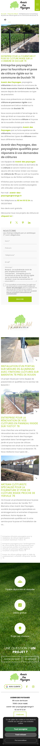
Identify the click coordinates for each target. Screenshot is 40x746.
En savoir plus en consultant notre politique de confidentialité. (21, 292)
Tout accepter (20, 729)
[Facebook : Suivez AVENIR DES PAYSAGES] (27, 686)
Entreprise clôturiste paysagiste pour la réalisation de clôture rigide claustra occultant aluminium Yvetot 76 (17, 538)
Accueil (3, 14)
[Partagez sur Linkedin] (29, 222)
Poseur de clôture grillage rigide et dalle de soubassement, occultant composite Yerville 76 (19, 556)
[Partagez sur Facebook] (11, 222)
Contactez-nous (11, 659)
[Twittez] (16, 222)
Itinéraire (20, 714)
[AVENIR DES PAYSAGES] (25, 5)
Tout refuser (20, 734)
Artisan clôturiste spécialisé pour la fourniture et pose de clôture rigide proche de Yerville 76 (18, 490)
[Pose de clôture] (6, 19)
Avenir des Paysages (11, 82)
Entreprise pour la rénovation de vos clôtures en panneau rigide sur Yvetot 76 (19, 422)
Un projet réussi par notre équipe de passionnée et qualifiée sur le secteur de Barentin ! (19, 382)
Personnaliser (21, 740)
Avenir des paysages (25, 161)
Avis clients (14, 686)
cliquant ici (6, 216)
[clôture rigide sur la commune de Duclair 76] (20, 38)
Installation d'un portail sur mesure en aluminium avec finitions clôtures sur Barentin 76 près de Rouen (20, 370)
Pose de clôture (13, 14)
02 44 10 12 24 (23, 200)
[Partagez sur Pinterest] (22, 222)
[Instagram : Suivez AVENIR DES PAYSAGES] (33, 686)
